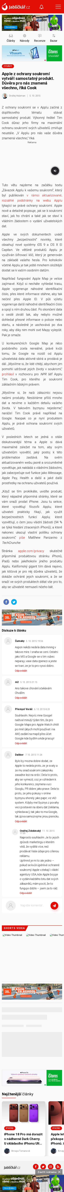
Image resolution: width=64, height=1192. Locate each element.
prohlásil (8, 374)
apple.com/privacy (31, 551)
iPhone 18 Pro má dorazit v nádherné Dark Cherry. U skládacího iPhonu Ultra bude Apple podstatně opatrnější (23, 1139)
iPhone (10, 1128)
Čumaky (19, 640)
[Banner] (32, 1183)
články (17, 1094)
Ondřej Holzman (17, 95)
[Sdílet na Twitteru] (13, 601)
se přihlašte (41, 912)
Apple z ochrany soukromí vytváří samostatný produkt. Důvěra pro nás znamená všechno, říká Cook (28, 80)
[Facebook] (36, 1166)
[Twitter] (43, 1166)
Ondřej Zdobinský (30, 830)
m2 (17, 682)
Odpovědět (21, 670)
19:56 (34, 641)
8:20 (42, 709)
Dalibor (19, 754)
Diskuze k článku (14, 630)
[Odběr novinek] (41, 7)
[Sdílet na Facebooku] (5, 601)
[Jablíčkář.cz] (16, 6)
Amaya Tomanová (20, 1151)
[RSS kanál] (58, 1166)
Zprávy (8, 66)
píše (22, 537)
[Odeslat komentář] (54, 906)
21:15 (29, 682)
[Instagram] (50, 1166)
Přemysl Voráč (24, 709)
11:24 (34, 755)
